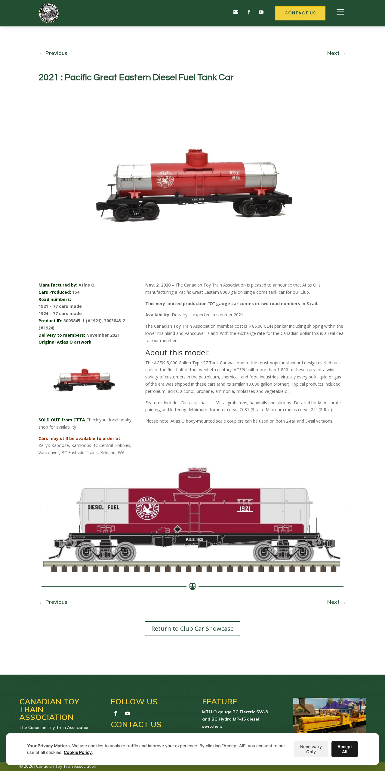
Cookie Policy (78, 752)
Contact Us (300, 13)
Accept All (344, 749)
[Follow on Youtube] (261, 12)
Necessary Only (311, 749)
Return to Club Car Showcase (192, 628)
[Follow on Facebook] (249, 12)
